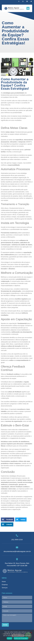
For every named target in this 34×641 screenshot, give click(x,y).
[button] (27, 8)
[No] (31, 635)
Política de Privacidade (20, 638)
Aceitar (9, 638)
